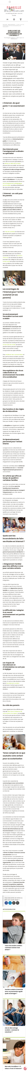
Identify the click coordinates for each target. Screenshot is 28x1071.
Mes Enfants (11, 24)
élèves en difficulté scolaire (13, 163)
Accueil (5, 24)
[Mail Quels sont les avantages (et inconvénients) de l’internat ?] (17, 903)
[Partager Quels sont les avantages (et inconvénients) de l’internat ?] (6, 903)
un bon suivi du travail (9, 344)
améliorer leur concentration (14, 354)
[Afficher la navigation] (7, 20)
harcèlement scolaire (13, 683)
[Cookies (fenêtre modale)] (25, 1068)
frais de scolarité (10, 231)
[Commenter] (14, 903)
